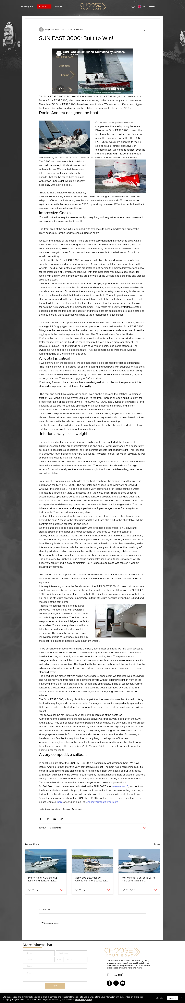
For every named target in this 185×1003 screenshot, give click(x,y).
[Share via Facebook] (40, 818)
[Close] (181, 998)
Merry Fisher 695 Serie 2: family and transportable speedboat (43, 879)
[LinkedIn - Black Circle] (116, 983)
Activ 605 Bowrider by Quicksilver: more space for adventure (90, 879)
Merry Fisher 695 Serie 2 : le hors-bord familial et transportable (138, 879)
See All (157, 844)
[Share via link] (61, 818)
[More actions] (144, 29)
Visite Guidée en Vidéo (50, 809)
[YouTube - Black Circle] (122, 983)
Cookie (159, 998)
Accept (172, 998)
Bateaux (66, 809)
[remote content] (92, 72)
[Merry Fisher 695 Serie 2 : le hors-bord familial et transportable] (139, 861)
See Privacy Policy (83, 999)
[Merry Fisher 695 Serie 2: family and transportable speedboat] (45, 861)
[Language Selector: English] (141, 6)
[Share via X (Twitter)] (47, 818)
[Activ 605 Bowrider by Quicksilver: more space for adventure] (92, 861)
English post (77, 809)
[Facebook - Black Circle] (109, 983)
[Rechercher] (133, 6)
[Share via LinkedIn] (54, 818)
